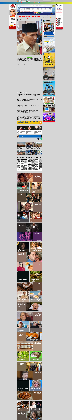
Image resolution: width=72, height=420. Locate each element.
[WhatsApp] (41, 139)
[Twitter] (38, 139)
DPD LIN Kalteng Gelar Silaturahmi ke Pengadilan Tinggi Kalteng (29, 148)
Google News (53, 17)
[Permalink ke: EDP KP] (18, 20)
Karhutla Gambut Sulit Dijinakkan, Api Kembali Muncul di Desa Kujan (20, 148)
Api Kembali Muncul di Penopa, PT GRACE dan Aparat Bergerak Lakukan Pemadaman (37, 148)
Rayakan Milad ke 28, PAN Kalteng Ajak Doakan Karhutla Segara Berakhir (29, 157)
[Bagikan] (41, 20)
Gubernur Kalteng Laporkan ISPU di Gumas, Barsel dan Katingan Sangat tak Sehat (38, 157)
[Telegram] (40, 139)
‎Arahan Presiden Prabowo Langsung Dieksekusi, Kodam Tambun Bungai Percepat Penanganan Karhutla (21, 157)
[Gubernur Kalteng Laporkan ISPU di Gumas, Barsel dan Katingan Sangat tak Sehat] (38, 152)
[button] (51, 1)
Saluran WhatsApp (47, 17)
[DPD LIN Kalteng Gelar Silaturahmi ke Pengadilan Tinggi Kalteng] (29, 144)
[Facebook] (37, 139)
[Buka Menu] (54, 1)
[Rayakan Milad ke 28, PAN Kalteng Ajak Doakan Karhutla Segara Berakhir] (29, 152)
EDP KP (19, 19)
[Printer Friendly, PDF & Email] (29, 57)
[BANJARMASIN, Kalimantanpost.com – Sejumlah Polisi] (49, 29)
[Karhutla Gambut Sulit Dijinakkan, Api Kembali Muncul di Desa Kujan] (21, 144)
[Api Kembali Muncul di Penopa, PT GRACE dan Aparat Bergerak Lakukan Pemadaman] (38, 144)
